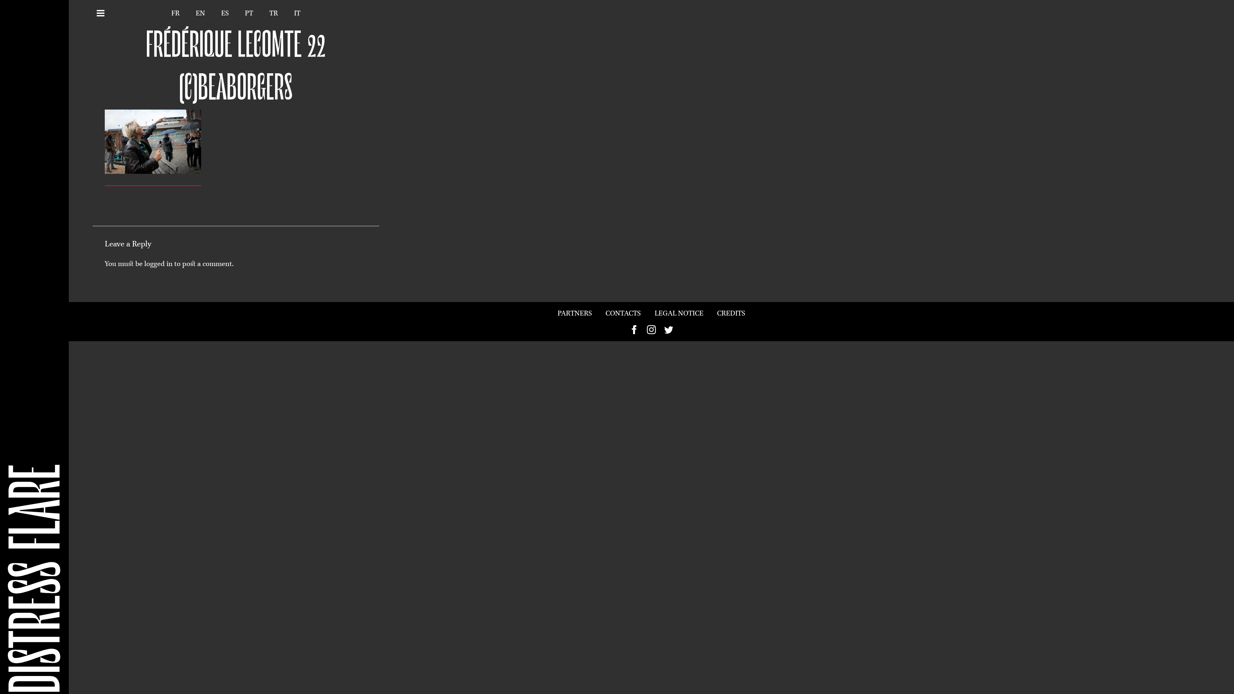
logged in (158, 264)
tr (273, 14)
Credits (731, 314)
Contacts (623, 314)
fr (175, 14)
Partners (575, 314)
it (297, 14)
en (200, 14)
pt (249, 14)
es (225, 14)
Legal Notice (679, 314)
